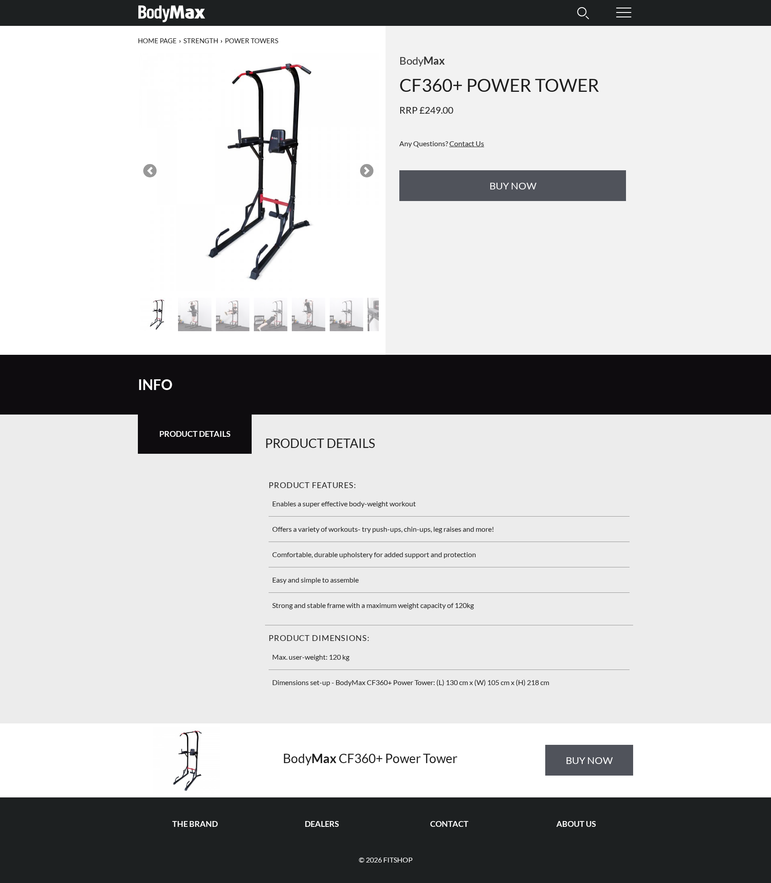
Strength (200, 41)
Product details (195, 434)
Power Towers (251, 41)
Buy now (512, 186)
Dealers (322, 824)
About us (576, 824)
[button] (150, 170)
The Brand (195, 824)
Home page (157, 41)
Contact (449, 824)
